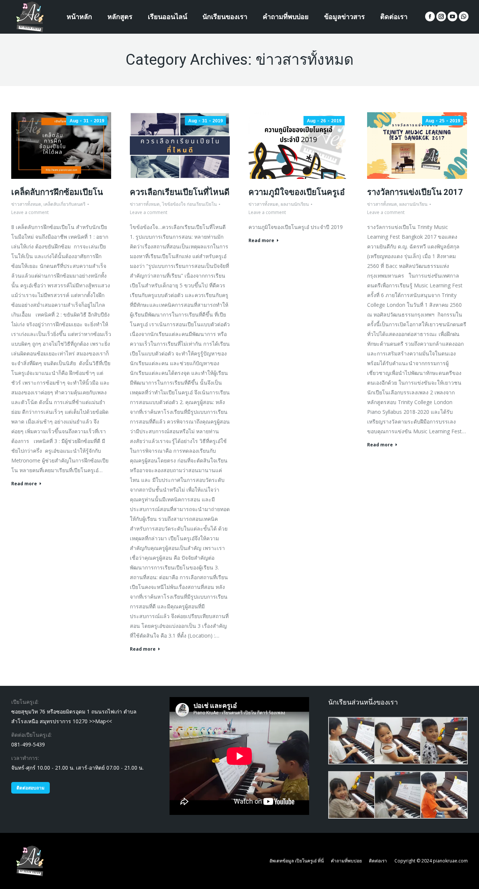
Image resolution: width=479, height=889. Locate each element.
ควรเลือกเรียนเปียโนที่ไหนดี (179, 192)
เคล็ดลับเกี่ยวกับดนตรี (64, 204)
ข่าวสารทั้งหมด (26, 204)
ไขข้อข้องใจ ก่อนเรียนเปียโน (189, 204)
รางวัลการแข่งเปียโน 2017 (415, 192)
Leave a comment (30, 212)
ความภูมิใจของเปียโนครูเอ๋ (296, 192)
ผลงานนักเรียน (295, 204)
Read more (24, 484)
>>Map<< (100, 721)
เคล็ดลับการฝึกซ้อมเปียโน (57, 192)
